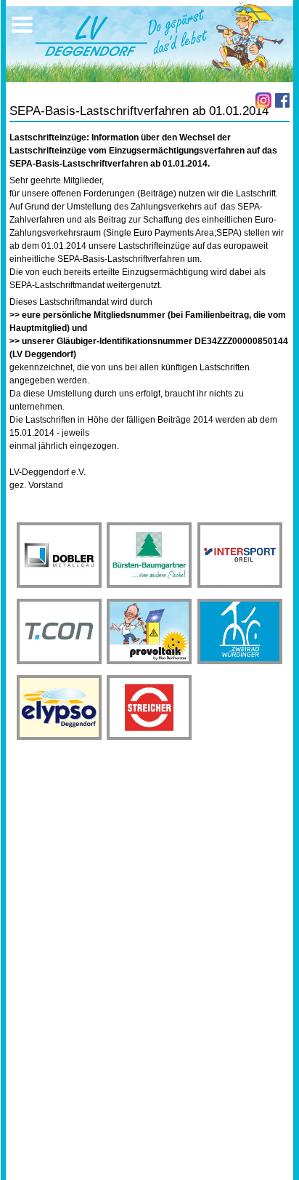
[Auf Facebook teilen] (282, 100)
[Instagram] (263, 100)
